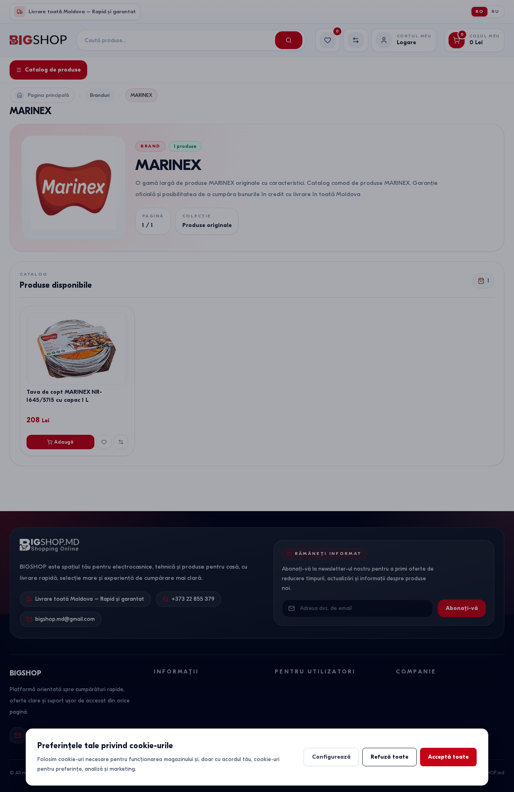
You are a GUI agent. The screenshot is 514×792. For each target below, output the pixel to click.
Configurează (331, 756)
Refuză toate (389, 756)
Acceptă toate (448, 756)
